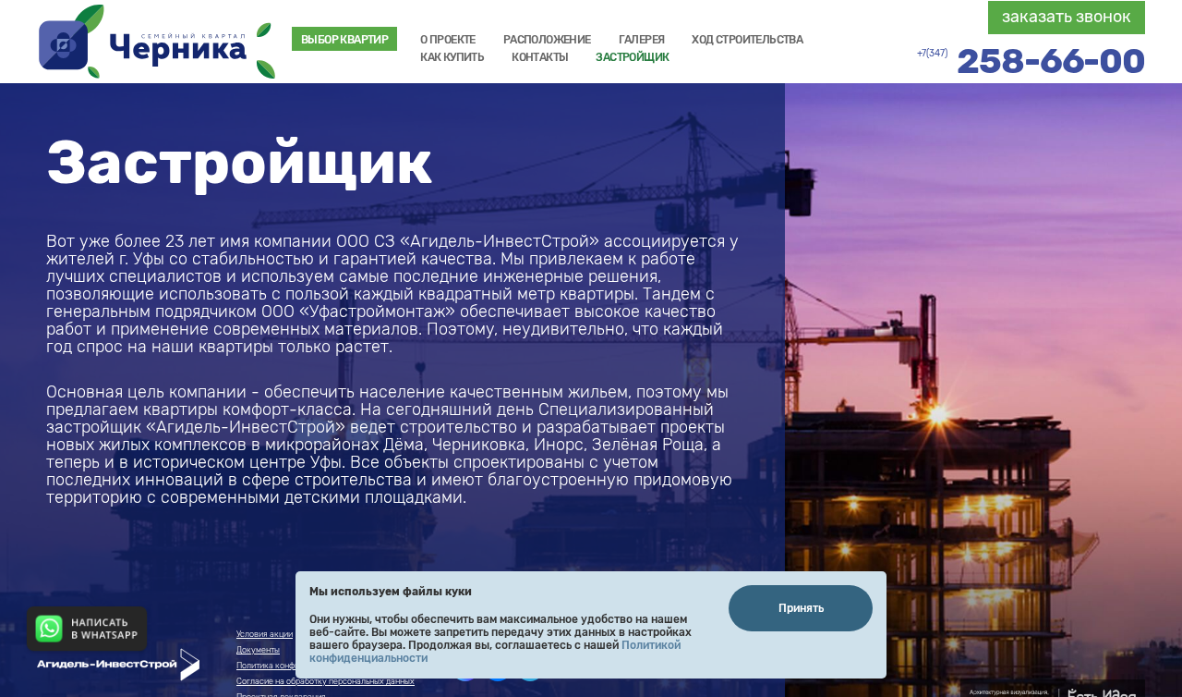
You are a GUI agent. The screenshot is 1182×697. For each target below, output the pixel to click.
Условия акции (264, 634)
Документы (258, 649)
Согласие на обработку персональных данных (325, 681)
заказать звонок (1066, 16)
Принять (801, 608)
